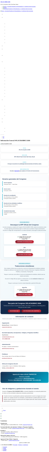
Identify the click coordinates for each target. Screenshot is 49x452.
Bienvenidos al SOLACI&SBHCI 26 (14, 23)
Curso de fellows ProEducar (12, 90)
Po (3, 137)
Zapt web (17, 170)
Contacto (6, 118)
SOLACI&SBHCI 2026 (8, 17)
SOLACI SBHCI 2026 (5, 1)
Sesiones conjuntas (11, 74)
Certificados (6, 55)
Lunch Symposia (10, 83)
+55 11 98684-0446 (6, 338)
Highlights (9, 30)
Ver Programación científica (31, 310)
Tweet (4, 410)
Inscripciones (7, 45)
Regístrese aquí (14, 310)
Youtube (4, 449)
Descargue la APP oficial (12, 26)
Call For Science (7, 49)
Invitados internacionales (12, 71)
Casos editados (10, 80)
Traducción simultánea (24, 294)
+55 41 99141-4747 (17, 380)
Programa (6, 61)
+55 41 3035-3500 (37, 380)
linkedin (4, 450)
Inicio (5, 14)
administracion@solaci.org (8, 348)
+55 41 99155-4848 (27, 380)
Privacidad (15, 444)
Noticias (8, 42)
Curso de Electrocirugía (11, 93)
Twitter (4, 448)
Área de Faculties (7, 121)
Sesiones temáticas (11, 87)
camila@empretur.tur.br (14, 440)
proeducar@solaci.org (7, 358)
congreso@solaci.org (7, 327)
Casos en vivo (10, 77)
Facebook (5, 447)
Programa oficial (10, 68)
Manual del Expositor (11, 112)
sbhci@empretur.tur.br (29, 378)
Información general (11, 33)
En (3, 136)
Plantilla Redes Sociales (12, 131)
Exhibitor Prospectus (11, 109)
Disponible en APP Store (24, 254)
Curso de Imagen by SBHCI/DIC (13, 96)
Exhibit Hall (9, 115)
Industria (6, 99)
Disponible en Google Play (24, 241)
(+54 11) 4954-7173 (10, 368)
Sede (8, 39)
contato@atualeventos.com (8, 336)
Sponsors (9, 106)
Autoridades (9, 36)
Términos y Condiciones (23, 444)
